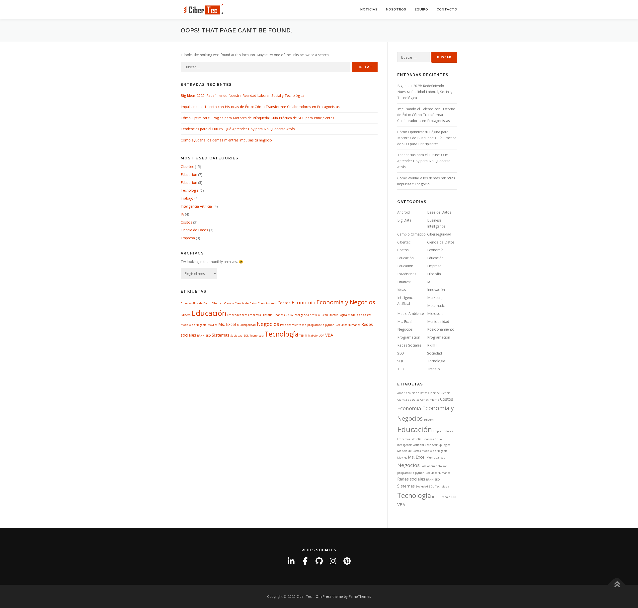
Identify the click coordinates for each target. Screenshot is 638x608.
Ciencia (229, 303)
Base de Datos (439, 212)
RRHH (201, 335)
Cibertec (187, 166)
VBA (329, 335)
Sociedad (236, 335)
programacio (315, 325)
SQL (246, 335)
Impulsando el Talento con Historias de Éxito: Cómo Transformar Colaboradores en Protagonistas (260, 106)
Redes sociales (411, 479)
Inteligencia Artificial (197, 206)
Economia (304, 302)
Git (287, 315)
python (329, 325)
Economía (435, 249)
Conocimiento (267, 303)
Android (403, 212)
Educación (189, 174)
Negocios (268, 323)
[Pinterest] (347, 561)
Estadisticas (406, 273)
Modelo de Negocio (194, 325)
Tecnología (190, 190)
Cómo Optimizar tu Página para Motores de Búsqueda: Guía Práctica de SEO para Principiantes (257, 118)
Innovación (436, 289)
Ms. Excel (227, 324)
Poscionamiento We (293, 325)
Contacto (447, 9)
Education (405, 265)
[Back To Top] (617, 585)
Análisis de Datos (200, 303)
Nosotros (396, 9)
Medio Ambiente (410, 313)
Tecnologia (257, 335)
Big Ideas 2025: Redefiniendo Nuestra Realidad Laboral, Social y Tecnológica (242, 95)
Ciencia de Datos (194, 230)
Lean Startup (329, 315)
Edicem (186, 315)
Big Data (404, 220)
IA (182, 214)
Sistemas (220, 335)
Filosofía (267, 315)
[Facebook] (305, 561)
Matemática (437, 305)
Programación (408, 337)
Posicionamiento (440, 329)
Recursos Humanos (347, 325)
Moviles (212, 325)
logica (343, 315)
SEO (208, 335)
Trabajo (187, 198)
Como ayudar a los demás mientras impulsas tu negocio (226, 140)
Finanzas (279, 315)
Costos (186, 222)
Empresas (254, 315)
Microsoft (435, 313)
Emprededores (237, 315)
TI (306, 335)
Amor (184, 303)
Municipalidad (246, 325)
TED (301, 335)
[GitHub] (319, 561)
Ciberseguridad (439, 234)
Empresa (188, 238)
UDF (321, 335)
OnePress (323, 596)
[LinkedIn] (291, 561)
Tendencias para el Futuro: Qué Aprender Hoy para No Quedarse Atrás (238, 128)
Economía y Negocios (346, 302)
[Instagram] (333, 561)
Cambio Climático (411, 234)
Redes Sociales (409, 345)
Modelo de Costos (359, 315)
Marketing (435, 297)
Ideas (401, 289)
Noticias (369, 9)
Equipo (421, 9)
